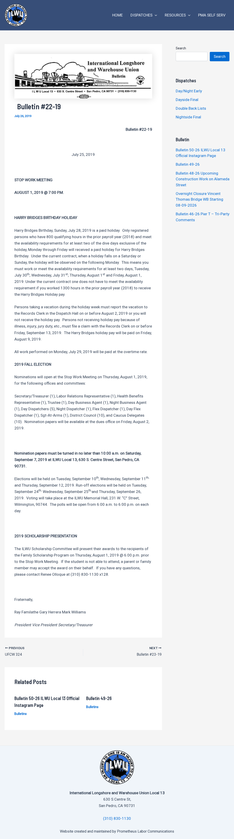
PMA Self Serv (212, 15)
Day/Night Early (189, 91)
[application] (154, 15)
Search (181, 48)
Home (117, 15)
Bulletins (20, 714)
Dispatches (141, 15)
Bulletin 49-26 (99, 698)
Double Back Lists (191, 108)
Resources (175, 15)
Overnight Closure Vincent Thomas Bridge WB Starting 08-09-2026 (199, 199)
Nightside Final (188, 117)
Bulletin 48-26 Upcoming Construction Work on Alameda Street (202, 179)
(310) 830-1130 (117, 818)
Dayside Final (187, 99)
